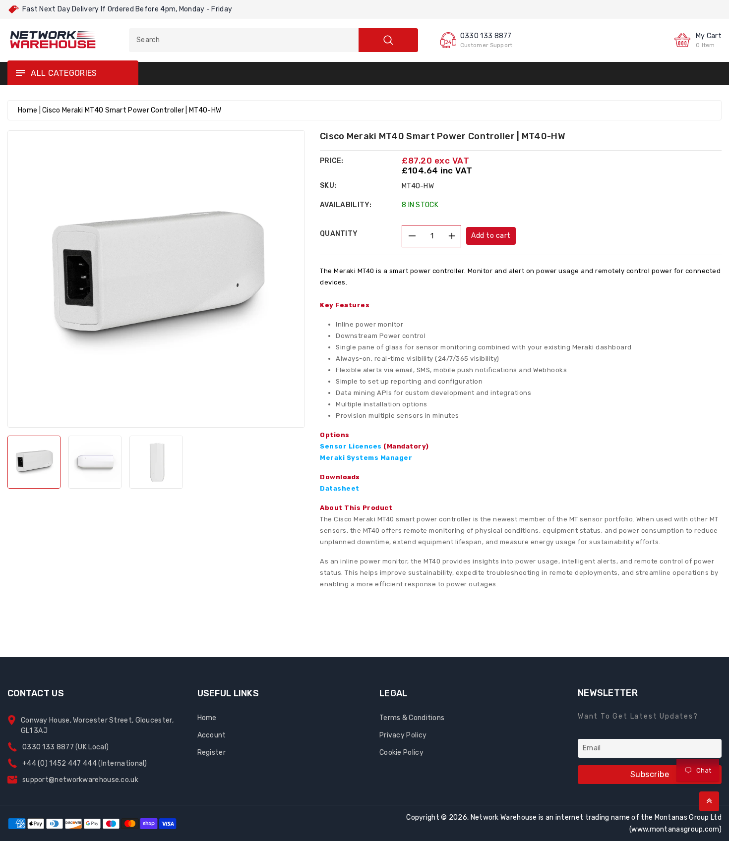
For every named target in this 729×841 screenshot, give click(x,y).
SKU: (328, 185)
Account (211, 735)
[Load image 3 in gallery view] (155, 462)
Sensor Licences (374, 446)
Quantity (339, 233)
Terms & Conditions (411, 718)
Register (211, 752)
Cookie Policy (401, 752)
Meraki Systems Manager (366, 457)
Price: (332, 161)
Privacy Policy (402, 735)
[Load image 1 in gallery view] (34, 462)
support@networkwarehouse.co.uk (80, 780)
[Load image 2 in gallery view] (95, 462)
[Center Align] (19, 73)
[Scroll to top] (709, 801)
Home (27, 110)
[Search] (388, 40)
